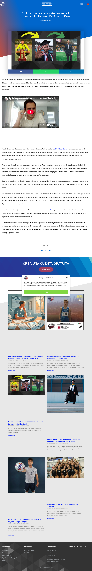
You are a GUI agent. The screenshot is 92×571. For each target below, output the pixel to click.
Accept (46, 292)
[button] (67, 278)
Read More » (11, 370)
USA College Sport (60, 149)
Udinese (51, 210)
